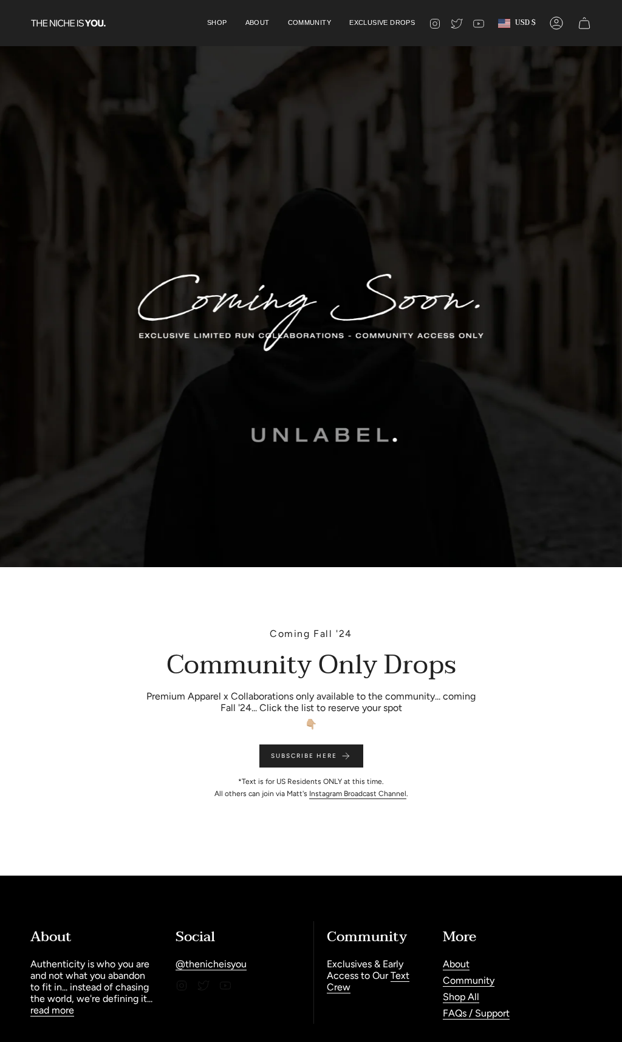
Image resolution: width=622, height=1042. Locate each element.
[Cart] (584, 23)
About (456, 964)
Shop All (461, 997)
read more (52, 1010)
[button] (217, 23)
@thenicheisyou (211, 964)
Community (468, 980)
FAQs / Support (476, 1013)
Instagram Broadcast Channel (357, 793)
